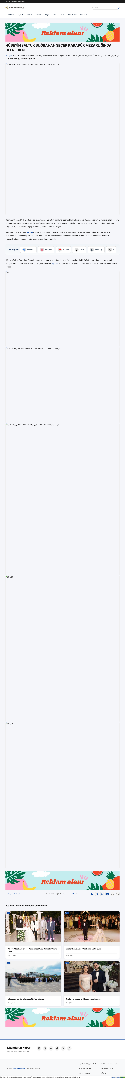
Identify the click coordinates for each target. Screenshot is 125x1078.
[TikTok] (57, 1048)
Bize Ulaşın (83, 15)
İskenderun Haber (18, 1047)
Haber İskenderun (73, 894)
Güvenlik (38, 15)
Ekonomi (29, 15)
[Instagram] (45, 1048)
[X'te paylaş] (97, 894)
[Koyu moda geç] (88, 8)
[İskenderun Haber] (14, 7)
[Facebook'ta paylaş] (92, 894)
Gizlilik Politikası (107, 1068)
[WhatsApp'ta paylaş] (102, 894)
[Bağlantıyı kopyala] (118, 894)
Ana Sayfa (10, 15)
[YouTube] (51, 1048)
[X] (63, 1048)
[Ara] (117, 7)
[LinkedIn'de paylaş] (107, 894)
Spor (54, 15)
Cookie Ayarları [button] (115, 1077)
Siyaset (20, 15)
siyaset (55, 263)
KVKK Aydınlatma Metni (109, 1064)
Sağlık (47, 15)
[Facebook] (39, 1048)
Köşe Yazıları (72, 15)
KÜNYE (103, 1073)
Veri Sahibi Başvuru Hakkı (88, 1064)
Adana (30, 232)
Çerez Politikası (84, 1073)
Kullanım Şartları (85, 1068)
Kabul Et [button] (122, 1077)
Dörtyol (8, 55)
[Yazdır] (112, 894)
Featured (17, 894)
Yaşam (62, 15)
